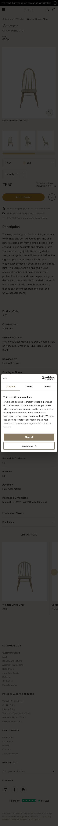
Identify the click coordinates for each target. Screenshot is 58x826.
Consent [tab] (10, 386)
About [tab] (47, 386)
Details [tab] (29, 386)
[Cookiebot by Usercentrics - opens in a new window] (42, 378)
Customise (27, 446)
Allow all (29, 437)
